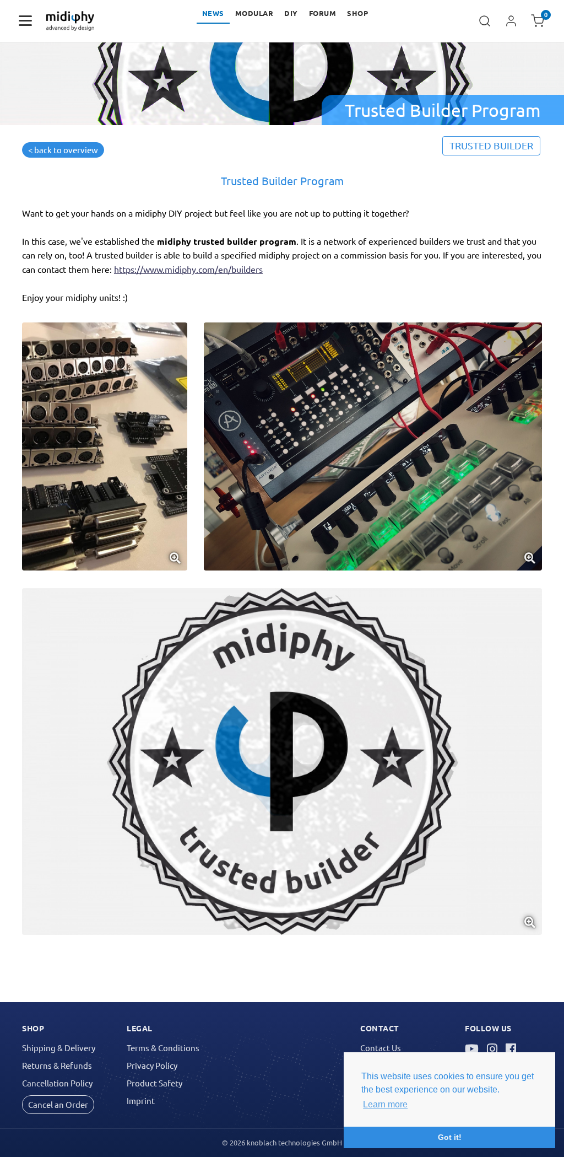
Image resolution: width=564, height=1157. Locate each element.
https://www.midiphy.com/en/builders (188, 269)
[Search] (485, 21)
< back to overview (63, 149)
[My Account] (511, 21)
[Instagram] (492, 1048)
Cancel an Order (58, 1104)
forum (323, 13)
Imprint (141, 1100)
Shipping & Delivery (58, 1047)
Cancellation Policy (57, 1083)
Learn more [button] (385, 1104)
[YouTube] (472, 1048)
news (213, 13)
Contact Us (380, 1047)
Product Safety (154, 1083)
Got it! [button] (450, 1137)
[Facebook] (511, 1048)
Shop (357, 13)
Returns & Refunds (57, 1065)
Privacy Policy (152, 1065)
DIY (291, 13)
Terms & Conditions (163, 1047)
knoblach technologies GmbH (294, 1142)
